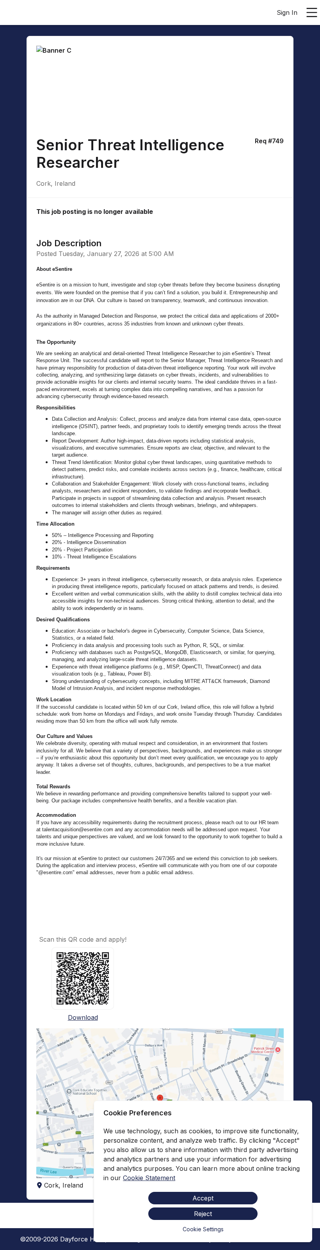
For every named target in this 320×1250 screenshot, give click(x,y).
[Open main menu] (312, 12)
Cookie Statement (149, 1178)
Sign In (287, 12)
